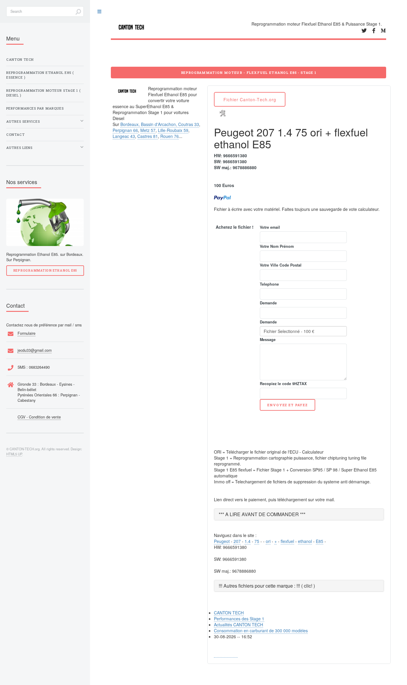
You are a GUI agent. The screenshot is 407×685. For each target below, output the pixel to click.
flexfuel (287, 541)
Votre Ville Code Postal (281, 265)
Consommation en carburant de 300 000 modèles (261, 630)
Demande (268, 303)
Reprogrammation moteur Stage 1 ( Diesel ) (43, 92)
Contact (15, 134)
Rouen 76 (169, 136)
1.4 (248, 541)
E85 (319, 541)
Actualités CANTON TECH (238, 625)
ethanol (305, 541)
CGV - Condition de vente (39, 417)
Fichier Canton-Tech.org (249, 99)
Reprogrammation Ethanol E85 (45, 270)
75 (256, 541)
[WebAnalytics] (226, 654)
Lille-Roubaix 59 (173, 130)
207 (237, 541)
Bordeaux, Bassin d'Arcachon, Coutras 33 (159, 124)
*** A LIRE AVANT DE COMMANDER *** (262, 514)
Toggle (99, 12)
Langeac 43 (124, 136)
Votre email (270, 227)
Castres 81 (147, 136)
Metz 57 (148, 130)
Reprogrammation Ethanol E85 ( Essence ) (40, 75)
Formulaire (26, 333)
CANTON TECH (229, 613)
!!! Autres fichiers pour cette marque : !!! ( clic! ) (267, 585)
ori (268, 541)
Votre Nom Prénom (277, 246)
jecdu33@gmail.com (35, 350)
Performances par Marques (35, 108)
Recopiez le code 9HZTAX (283, 383)
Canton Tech (20, 59)
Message (268, 339)
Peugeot (222, 541)
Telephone (269, 284)
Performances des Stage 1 (239, 619)
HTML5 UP (14, 454)
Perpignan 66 (125, 130)
